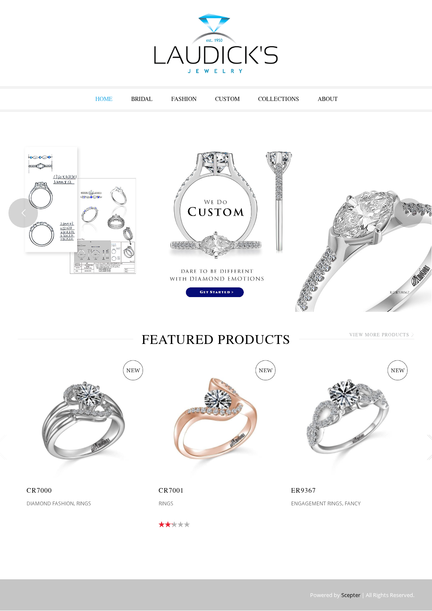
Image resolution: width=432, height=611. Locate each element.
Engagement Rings (316, 503)
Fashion (184, 99)
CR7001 (171, 490)
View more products (379, 334)
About (328, 99)
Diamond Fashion (50, 503)
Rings (83, 503)
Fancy (353, 503)
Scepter (350, 595)
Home (104, 99)
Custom (227, 99)
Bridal (142, 99)
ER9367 (303, 490)
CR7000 (39, 490)
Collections (278, 99)
